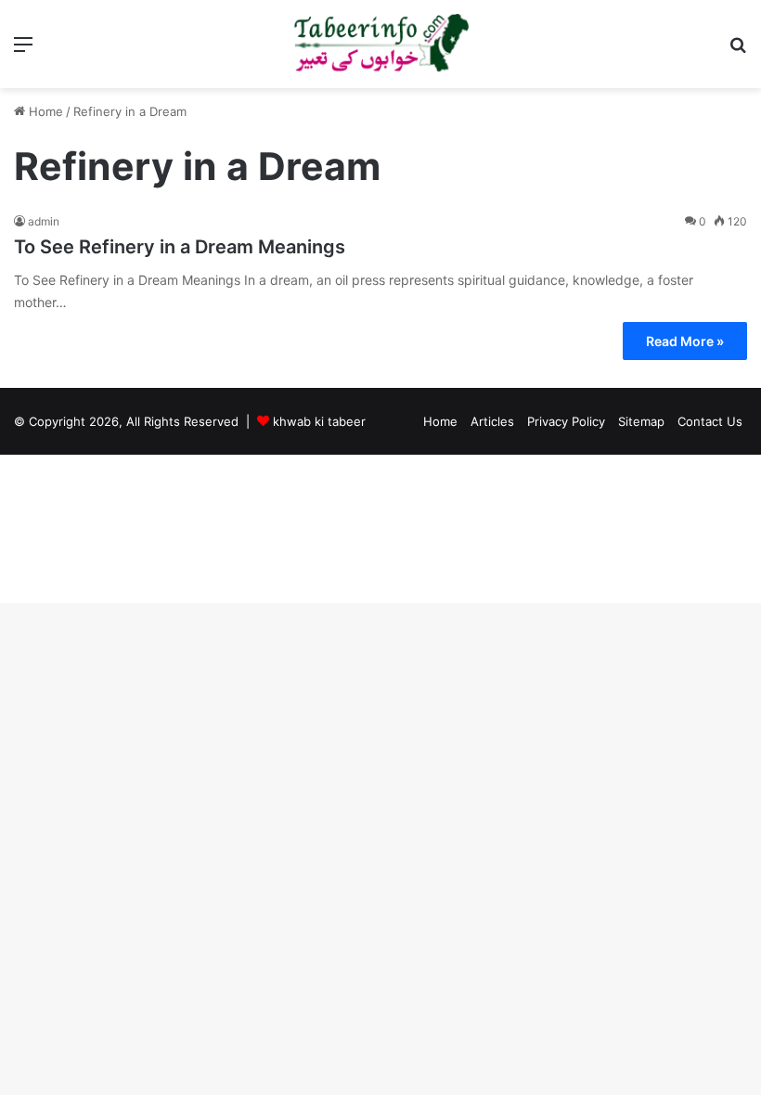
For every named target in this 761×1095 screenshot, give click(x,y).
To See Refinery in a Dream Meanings (179, 247)
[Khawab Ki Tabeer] (380, 44)
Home (44, 111)
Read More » (685, 341)
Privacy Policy (566, 421)
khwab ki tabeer (319, 421)
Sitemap (641, 421)
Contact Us (709, 421)
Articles (492, 421)
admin (43, 221)
